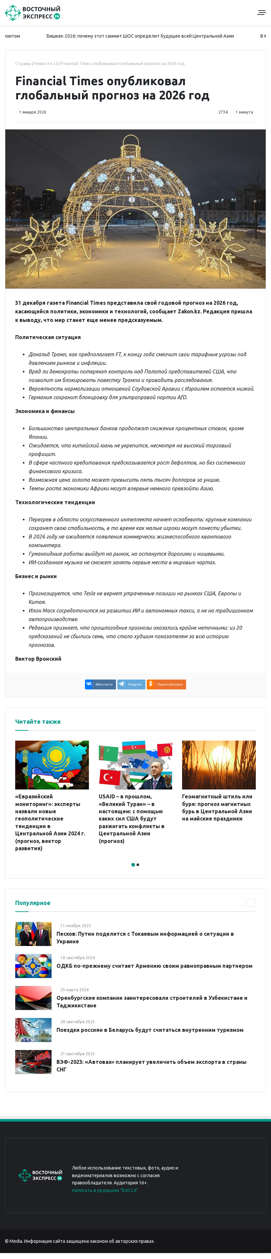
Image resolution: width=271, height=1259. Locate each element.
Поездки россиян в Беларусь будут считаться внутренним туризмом (150, 1030)
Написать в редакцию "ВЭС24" (105, 1190)
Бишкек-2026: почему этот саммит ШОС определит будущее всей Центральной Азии (118, 36)
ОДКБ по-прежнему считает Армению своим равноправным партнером (154, 966)
